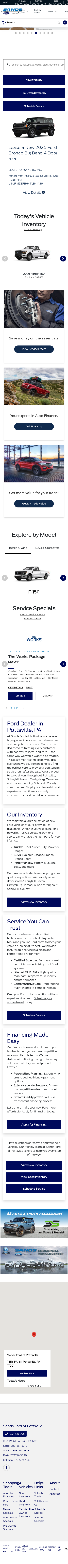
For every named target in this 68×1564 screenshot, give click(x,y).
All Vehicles (26, 1485)
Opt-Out (60, 1548)
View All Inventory (33, 229)
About (55, 1483)
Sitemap (33, 1548)
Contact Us (17, 1433)
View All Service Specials (32, 614)
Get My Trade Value (34, 503)
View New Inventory (34, 902)
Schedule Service (32, 618)
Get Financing (34, 426)
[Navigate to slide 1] (16, 33)
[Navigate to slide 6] (36, 33)
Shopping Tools (11, 1485)
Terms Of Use (25, 1548)
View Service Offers (34, 349)
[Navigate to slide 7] (40, 33)
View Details (32, 192)
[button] (34, 1335)
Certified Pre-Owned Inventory (26, 1513)
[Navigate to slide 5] (32, 33)
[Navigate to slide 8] (44, 33)
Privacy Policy (17, 1548)
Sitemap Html (43, 1548)
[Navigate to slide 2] (20, 33)
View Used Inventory (34, 1176)
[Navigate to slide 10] (52, 33)
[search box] (34, 63)
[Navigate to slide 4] (28, 33)
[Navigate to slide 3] (24, 33)
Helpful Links (40, 1485)
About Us (55, 1494)
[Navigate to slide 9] (48, 33)
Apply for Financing (34, 1124)
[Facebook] (6, 1467)
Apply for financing (34, 1111)
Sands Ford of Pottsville (8, 1548)
